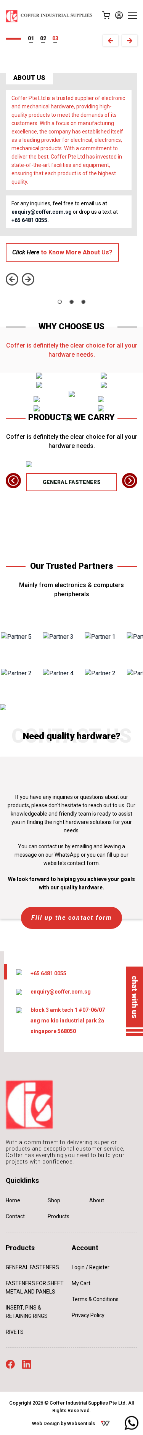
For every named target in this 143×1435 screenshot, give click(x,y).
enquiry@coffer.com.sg (41, 212)
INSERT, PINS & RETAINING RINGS (27, 1312)
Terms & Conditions (95, 1299)
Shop (54, 1200)
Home (13, 1200)
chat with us (134, 997)
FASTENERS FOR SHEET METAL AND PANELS (35, 1287)
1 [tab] (32, 38)
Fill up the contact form (71, 917)
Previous (110, 40)
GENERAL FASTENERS (72, 482)
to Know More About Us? (62, 252)
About (96, 1200)
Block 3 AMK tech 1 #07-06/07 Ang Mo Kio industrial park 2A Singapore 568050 (68, 1020)
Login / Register (90, 1267)
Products (58, 1216)
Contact (15, 1216)
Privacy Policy (88, 1315)
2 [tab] (44, 38)
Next (129, 40)
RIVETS (15, 1332)
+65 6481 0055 (48, 973)
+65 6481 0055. (30, 220)
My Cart (81, 1283)
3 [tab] (56, 38)
